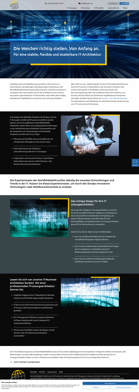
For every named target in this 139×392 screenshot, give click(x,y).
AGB (61, 372)
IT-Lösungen (72, 8)
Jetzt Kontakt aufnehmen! (27, 362)
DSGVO (42, 372)
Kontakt (124, 3)
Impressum (52, 372)
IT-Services (85, 8)
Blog (125, 8)
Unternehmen (113, 8)
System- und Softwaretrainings (114, 98)
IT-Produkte (99, 8)
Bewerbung (113, 3)
